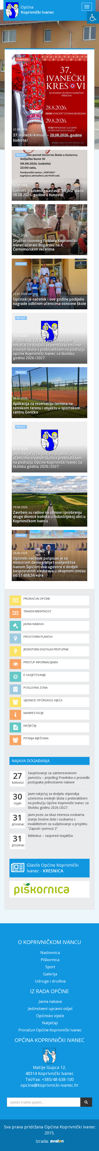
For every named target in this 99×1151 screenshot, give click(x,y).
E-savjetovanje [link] (34, 675)
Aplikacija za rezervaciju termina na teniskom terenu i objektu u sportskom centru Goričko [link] (46, 408)
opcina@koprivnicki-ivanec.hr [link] (49, 1085)
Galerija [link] (50, 974)
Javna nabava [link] (33, 624)
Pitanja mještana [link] (36, 738)
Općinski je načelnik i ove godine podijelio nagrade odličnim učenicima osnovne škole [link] (49, 301)
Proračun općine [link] (36, 599)
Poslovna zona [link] (35, 688)
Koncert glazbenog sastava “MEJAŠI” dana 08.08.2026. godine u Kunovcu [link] (48, 192)
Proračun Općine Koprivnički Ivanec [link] (50, 1030)
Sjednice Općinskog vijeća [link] (42, 700)
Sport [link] (50, 966)
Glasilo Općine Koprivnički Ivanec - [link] (53, 868)
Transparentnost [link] (37, 611)
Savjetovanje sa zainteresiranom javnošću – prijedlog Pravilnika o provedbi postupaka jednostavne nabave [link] (59, 777)
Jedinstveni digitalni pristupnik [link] (46, 649)
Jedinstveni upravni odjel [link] (50, 1008)
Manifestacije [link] (33, 713)
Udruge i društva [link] (50, 981)
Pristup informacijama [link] (40, 662)
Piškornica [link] (50, 959)
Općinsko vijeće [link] (50, 1015)
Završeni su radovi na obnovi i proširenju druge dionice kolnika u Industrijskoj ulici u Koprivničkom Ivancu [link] (49, 516)
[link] (93, 18)
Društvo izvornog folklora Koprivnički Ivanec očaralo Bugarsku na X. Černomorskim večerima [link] (44, 245)
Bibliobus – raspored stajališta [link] (50, 835)
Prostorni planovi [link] (37, 637)
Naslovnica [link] (50, 952)
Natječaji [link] (29, 726)
